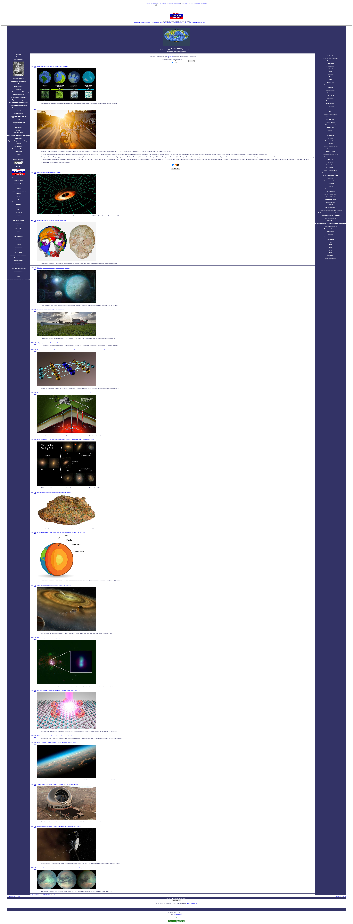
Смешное (18, 207)
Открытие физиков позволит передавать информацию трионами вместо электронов (58, 690)
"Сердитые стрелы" (330, 124)
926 (44, 894)
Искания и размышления (330, 84)
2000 (330, 250)
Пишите (164, 3)
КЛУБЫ (330, 204)
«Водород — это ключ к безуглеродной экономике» (50, 342)
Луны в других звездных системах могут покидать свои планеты (54, 585)
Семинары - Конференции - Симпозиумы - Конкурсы (176, 24)
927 (46, 894)
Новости (169, 3)
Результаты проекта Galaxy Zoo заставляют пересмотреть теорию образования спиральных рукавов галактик (65, 439)
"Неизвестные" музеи (330, 140)
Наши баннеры (18, 260)
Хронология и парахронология (18, 105)
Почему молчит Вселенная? (18, 97)
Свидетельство (170, 56)
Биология (18, 143)
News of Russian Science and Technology (18, 92)
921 (33, 894)
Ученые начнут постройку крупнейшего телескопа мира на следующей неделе (57, 784)
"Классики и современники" (330, 108)
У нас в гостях (330, 95)
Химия (18, 157)
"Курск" (330, 68)
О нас (159, 3)
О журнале (18, 217)
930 (53, 894)
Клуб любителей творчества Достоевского (330, 210)
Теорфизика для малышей (212, 22)
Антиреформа (18, 138)
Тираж (18, 225)
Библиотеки (18, 247)
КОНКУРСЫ (330, 220)
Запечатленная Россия (330, 180)
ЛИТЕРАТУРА (330, 55)
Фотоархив (18, 249)
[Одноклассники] (176, 165)
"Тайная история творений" (330, 114)
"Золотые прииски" (330, 122)
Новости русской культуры (18, 268)
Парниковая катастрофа (18, 100)
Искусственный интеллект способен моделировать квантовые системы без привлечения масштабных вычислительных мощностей (71, 349)
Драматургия (330, 82)
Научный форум (18, 59)
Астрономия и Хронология (330, 175)
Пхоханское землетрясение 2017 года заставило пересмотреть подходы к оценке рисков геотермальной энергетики (67, 392)
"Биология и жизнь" (178, 22)
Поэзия (330, 79)
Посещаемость (18, 236)
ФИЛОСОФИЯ (330, 151)
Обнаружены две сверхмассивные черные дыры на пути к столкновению (56, 637)
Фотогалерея (330, 135)
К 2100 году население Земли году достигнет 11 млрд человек (53, 268)
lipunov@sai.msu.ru (192, 903)
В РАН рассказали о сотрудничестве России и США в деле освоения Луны (56, 742)
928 (48, 894)
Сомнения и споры (330, 90)
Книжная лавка (176, 3)
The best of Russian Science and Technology (18, 279)
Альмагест (18, 110)
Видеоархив (330, 148)
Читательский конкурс (330, 228)
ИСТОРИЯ (330, 159)
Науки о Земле (18, 146)
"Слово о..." (330, 111)
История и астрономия (18, 108)
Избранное (18, 244)
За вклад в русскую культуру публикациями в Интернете (330, 223)
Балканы (330, 74)
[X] (178, 165)
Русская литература (18, 159)
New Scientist (18, 125)
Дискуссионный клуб (330, 188)
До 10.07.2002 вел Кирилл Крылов (176, 51)
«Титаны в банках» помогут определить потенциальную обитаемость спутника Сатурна (60, 867)
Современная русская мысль (330, 154)
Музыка (330, 138)
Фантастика (330, 239)
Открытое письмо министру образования (18, 135)
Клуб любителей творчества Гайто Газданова (330, 212)
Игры (18, 199)
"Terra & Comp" (187, 22)
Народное (18, 204)
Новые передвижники (330, 132)
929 (50, 894)
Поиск (18, 231)
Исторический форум (330, 199)
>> (54, 894)
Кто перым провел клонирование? (18, 102)
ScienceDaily (18, 127)
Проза (330, 76)
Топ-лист (190, 3)
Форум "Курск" (330, 196)
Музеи (18, 196)
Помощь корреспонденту (13, 896)
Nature (18, 119)
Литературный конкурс (330, 226)
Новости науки (18, 271)
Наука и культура (18, 113)
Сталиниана (330, 183)
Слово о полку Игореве (330, 170)
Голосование (184, 3)
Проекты (18, 233)
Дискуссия (204, 3)
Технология (18, 151)
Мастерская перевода (330, 218)
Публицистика (330, 66)
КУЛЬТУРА (330, 127)
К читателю (330, 60)
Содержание (154, 3)
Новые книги (330, 92)
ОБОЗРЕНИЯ (330, 106)
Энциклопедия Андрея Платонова (330, 215)
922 (35, 894)
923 (37, 894)
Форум (330, 242)
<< (30, 894)
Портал (148, 3)
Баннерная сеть (18, 257)
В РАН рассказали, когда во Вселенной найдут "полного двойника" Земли (56, 735)
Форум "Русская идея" (330, 194)
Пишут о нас (18, 223)
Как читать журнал (18, 220)
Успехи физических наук (18, 122)
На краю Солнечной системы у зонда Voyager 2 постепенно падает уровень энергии (59, 826)
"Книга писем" (330, 116)
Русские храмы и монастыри (330, 146)
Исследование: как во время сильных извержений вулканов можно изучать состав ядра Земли (61, 532)
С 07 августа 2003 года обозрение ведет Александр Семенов (176, 49)
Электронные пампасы (330, 236)
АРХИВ (330, 244)
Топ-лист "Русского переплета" (18, 255)
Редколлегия (18, 212)
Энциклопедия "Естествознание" (18, 84)
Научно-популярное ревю (198, 22)
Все (18, 265)
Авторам (18, 215)
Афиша (18, 276)
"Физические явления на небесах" (142, 22)
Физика (18, 154)
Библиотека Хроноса (18, 183)
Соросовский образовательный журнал (18, 141)
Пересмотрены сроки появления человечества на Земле (51, 220)
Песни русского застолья (18, 201)
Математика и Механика (18, 149)
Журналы (18, 239)
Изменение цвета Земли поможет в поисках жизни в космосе (52, 66)
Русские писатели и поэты (18, 241)
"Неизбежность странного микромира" (162, 22)
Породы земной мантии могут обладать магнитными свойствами (54, 492)
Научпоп (18, 185)
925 (41, 894)
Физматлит (18, 89)
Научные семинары (18, 94)
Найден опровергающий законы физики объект (49, 172)
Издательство (330, 98)
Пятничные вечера (330, 207)
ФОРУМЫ (330, 186)
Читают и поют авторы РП (18, 191)
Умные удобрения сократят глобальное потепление (50, 309)
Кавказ (330, 71)
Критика (330, 87)
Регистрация (197, 3)
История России (330, 164)
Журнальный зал (18, 86)
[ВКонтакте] (173, 165)
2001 (330, 247)
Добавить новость (341, 896)
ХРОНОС (330, 162)
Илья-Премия (330, 231)
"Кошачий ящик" (330, 119)
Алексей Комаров (178, 914)
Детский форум (330, 202)
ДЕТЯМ (330, 234)
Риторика (330, 143)
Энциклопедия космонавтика (18, 81)
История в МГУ (330, 167)
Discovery (18, 130)
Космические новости (18, 78)
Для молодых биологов (18, 177)
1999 (330, 252)
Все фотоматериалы (330, 258)
